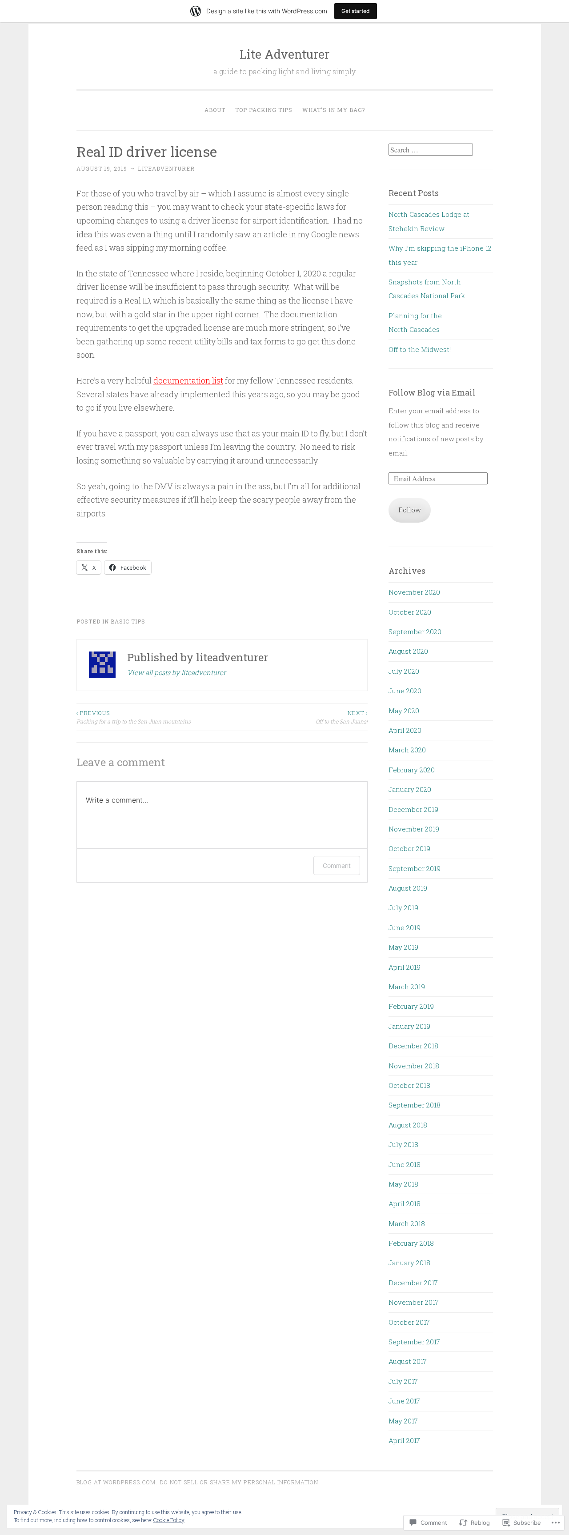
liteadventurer (166, 168)
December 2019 (413, 809)
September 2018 (415, 1104)
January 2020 (410, 789)
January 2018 (409, 1262)
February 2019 (411, 1006)
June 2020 (405, 690)
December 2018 (413, 1045)
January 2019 (409, 1026)
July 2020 (404, 671)
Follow (409, 509)
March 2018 (407, 1223)
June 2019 (405, 927)
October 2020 (410, 612)
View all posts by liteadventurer (176, 672)
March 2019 (407, 986)
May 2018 (403, 1183)
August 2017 (408, 1361)
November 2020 (414, 592)
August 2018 (408, 1124)
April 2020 (405, 730)
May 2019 (403, 947)
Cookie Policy (168, 1519)
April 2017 (404, 1440)
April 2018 (405, 1203)
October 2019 (409, 848)
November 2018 (414, 1065)
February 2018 (411, 1243)
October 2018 (409, 1085)
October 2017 (409, 1322)
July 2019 (403, 907)
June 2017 (404, 1400)
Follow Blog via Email (432, 392)
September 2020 (415, 631)
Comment (337, 865)
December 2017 (413, 1282)
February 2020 (412, 769)
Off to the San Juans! (342, 716)
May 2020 (404, 710)
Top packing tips (264, 109)
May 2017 (403, 1420)
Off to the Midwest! (420, 349)
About (214, 109)
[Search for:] (431, 149)
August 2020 (408, 651)
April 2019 (405, 967)
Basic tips (128, 621)
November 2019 (414, 828)
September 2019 (415, 868)
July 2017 (403, 1381)
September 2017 (414, 1341)
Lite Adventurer (284, 54)
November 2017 (414, 1302)
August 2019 (408, 887)
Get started (355, 11)
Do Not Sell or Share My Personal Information (239, 1482)
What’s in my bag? (333, 109)
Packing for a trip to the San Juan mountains (133, 716)
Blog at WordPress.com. (116, 1482)
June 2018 (405, 1164)
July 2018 (403, 1144)
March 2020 (407, 749)
